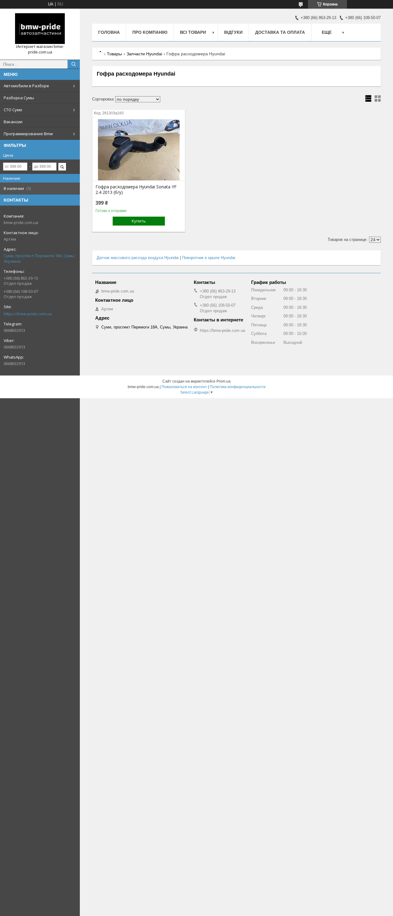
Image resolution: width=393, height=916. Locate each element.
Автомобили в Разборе (26, 85)
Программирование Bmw (28, 133)
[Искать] (74, 64)
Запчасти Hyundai (144, 53)
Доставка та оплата (280, 32)
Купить (139, 221)
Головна (109, 32)
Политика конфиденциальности (238, 387)
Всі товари (193, 32)
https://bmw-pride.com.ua (28, 313)
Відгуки (233, 32)
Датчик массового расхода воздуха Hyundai (138, 257)
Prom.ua (223, 381)
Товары (114, 53)
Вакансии (13, 121)
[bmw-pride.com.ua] (40, 28)
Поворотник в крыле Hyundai (208, 257)
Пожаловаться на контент (184, 387)
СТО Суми (13, 109)
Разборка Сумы (19, 97)
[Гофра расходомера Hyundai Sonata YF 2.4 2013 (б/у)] (138, 150)
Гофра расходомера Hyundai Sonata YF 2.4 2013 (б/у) (136, 189)
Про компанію (149, 32)
